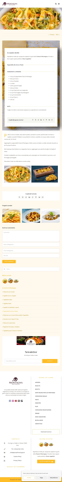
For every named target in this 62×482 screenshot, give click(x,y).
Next (57, 35)
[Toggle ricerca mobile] (56, 4)
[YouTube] (16, 401)
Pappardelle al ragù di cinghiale (31, 213)
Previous (52, 35)
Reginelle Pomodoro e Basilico (11, 327)
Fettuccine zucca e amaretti (11, 213)
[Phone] (22, 401)
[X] (35, 120)
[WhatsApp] (43, 120)
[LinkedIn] (41, 120)
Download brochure (46, 432)
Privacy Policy (17, 460)
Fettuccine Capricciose (9, 323)
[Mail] (19, 401)
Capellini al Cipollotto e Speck (11, 307)
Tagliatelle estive (7, 300)
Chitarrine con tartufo (9, 292)
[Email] (52, 120)
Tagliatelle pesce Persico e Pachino (12, 331)
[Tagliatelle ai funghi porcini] (51, 216)
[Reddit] (38, 120)
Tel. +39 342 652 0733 (17, 449)
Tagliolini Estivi (7, 303)
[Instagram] (13, 401)
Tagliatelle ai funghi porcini (50, 213)
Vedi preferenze (54, 477)
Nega (41, 477)
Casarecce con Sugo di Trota (11, 319)
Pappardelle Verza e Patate (10, 311)
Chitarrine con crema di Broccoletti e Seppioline (16, 315)
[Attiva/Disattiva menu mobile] (59, 4)
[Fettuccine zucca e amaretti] (11, 216)
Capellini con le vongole (9, 296)
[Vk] (49, 120)
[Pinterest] (46, 120)
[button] (3, 216)
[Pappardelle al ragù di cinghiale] (31, 216)
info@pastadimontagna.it (17, 452)
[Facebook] (32, 120)
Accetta (29, 477)
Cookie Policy (17, 456)
